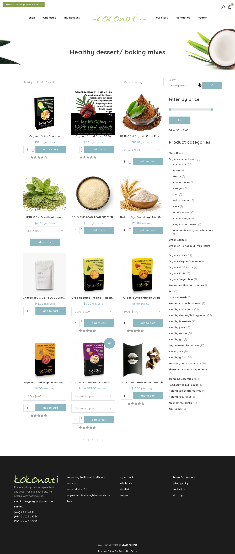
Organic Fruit (177, 273)
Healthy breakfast (180, 321)
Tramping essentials (181, 378)
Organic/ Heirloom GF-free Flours (189, 245)
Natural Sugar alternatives (185, 391)
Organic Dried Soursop (44, 136)
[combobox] (142, 82)
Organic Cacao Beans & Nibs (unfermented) (100, 382)
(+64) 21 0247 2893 (26, 520)
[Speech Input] (200, 85)
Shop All (174, 153)
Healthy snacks (178, 333)
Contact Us (179, 489)
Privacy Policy (180, 483)
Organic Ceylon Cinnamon (185, 261)
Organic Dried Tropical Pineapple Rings (97, 297)
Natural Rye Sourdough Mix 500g (142, 217)
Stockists (125, 489)
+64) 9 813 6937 (25, 512)
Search (172, 80)
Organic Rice (177, 239)
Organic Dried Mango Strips (141, 297)
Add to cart (50, 149)
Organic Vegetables (181, 279)
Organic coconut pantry (183, 159)
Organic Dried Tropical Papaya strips (48, 382)
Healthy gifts (177, 357)
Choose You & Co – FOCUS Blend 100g (47, 297)
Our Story (72, 483)
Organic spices (178, 255)
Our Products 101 (77, 489)
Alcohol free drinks (180, 403)
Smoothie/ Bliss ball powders (186, 285)
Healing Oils (176, 351)
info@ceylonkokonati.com (39, 501)
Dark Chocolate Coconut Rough (142, 382)
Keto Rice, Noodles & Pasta (185, 303)
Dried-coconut (182, 212)
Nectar (177, 176)
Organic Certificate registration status (88, 495)
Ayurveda (175, 409)
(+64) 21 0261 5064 (26, 516)
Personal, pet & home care (185, 363)
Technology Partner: (117, 551)
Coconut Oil (180, 164)
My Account (126, 477)
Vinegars (178, 188)
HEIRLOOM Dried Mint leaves (44, 217)
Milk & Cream (181, 200)
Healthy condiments (181, 309)
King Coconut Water (185, 224)
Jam (175, 194)
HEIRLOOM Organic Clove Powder (142, 136)
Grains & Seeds (178, 297)
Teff (171, 291)
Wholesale (126, 483)
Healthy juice (177, 327)
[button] (39, 157)
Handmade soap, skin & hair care (193, 230)
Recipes (124, 495)
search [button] (202, 17)
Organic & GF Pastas (181, 267)
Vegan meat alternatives (184, 345)
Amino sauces (181, 182)
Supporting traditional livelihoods (86, 477)
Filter (180, 120)
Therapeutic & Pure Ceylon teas (188, 369)
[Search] (212, 85)
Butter (177, 170)
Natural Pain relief (180, 397)
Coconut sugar (182, 218)
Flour (176, 206)
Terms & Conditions (184, 477)
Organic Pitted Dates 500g (93, 136)
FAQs (69, 501)
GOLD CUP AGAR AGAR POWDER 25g (95, 217)
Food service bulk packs (183, 384)
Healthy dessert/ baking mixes (188, 315)
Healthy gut (176, 339)
